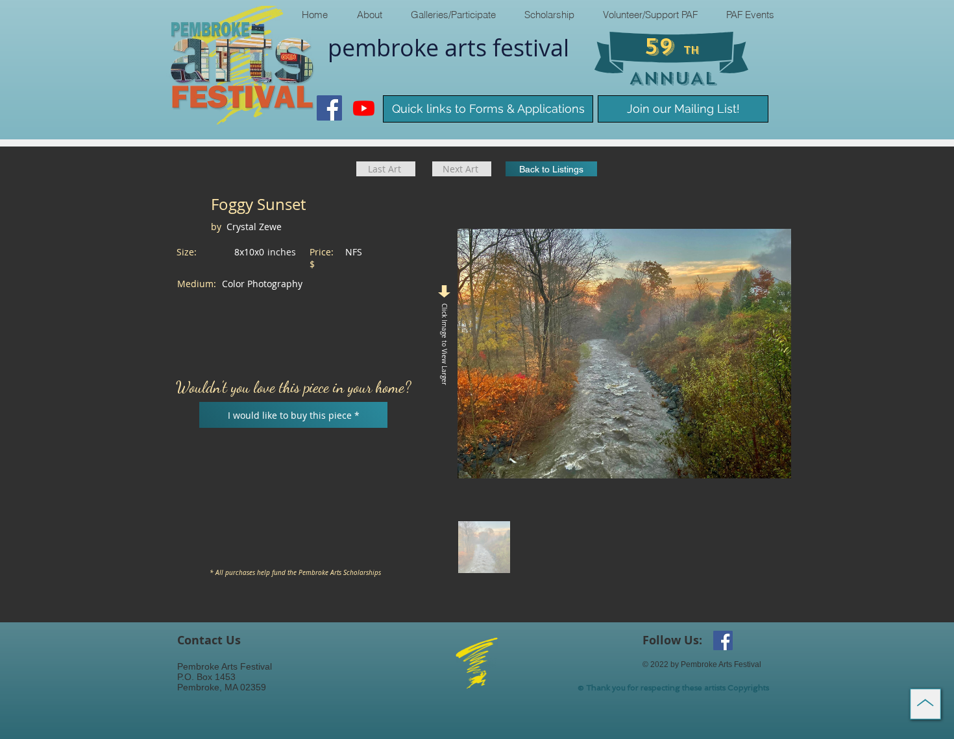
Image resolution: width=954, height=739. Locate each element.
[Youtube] (363, 108)
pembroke (386, 47)
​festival (531, 47)
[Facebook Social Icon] (329, 108)
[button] (369, 15)
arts (469, 47)
